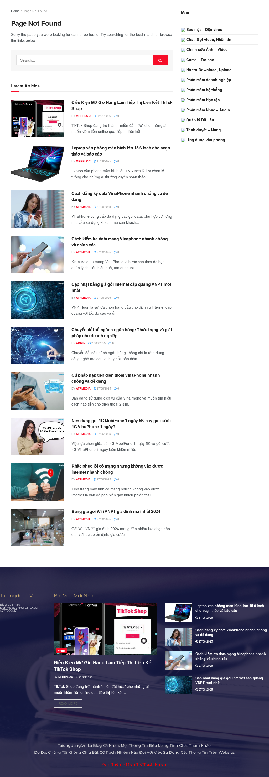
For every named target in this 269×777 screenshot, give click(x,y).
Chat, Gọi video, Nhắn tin (208, 39)
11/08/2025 (103, 161)
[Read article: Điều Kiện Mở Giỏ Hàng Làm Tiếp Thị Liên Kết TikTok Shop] (37, 118)
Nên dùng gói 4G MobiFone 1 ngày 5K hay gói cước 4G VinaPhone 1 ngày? (121, 423)
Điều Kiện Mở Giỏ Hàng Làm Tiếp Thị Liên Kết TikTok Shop (122, 105)
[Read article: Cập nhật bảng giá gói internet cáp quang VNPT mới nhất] (37, 300)
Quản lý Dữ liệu (199, 119)
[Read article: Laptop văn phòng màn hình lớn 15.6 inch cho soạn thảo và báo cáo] (37, 164)
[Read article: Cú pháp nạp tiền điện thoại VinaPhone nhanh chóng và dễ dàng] (37, 391)
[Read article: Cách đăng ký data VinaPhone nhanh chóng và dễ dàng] (37, 209)
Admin (80, 343)
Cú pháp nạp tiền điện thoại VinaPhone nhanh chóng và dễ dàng (115, 378)
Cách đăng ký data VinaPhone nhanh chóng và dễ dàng (119, 196)
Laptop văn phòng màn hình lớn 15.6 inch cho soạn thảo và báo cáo (120, 151)
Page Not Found (35, 10)
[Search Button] (160, 60)
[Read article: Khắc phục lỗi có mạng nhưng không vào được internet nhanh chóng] (37, 482)
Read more (70, 702)
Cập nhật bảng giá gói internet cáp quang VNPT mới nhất (121, 287)
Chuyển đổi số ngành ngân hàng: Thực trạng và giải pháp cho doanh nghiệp (121, 332)
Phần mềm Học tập (202, 99)
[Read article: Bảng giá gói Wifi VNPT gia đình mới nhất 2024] (37, 527)
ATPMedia (83, 207)
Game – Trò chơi (200, 59)
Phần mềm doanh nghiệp (208, 79)
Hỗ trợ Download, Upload (208, 69)
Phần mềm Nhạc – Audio (207, 109)
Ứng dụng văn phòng (205, 139)
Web (61, 650)
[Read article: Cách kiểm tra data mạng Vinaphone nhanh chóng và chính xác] (37, 254)
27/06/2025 (103, 206)
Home (15, 10)
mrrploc (83, 116)
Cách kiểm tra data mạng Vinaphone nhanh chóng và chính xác (119, 241)
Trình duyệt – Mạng (203, 129)
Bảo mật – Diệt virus (203, 29)
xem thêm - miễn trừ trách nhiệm (135, 764)
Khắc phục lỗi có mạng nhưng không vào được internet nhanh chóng (117, 469)
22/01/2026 (103, 115)
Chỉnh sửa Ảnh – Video (206, 49)
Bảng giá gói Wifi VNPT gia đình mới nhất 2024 (115, 511)
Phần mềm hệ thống (203, 89)
